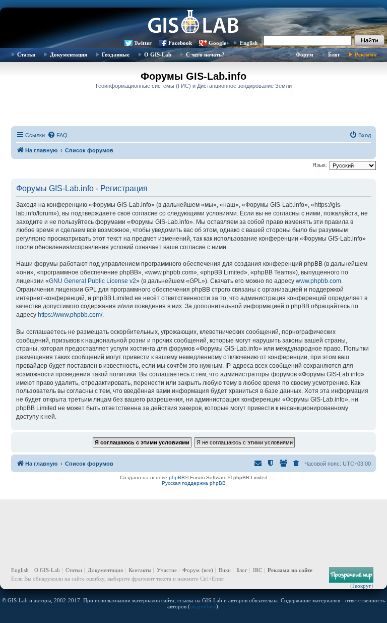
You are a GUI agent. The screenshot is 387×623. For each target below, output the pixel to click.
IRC (257, 570)
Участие (167, 570)
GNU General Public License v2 (92, 281)
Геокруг (361, 586)
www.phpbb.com (318, 281)
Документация (68, 54)
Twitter (143, 43)
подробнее (203, 606)
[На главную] (193, 22)
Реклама (366, 54)
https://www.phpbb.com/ (70, 314)
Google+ (219, 43)
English (248, 43)
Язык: (319, 165)
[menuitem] (57, 135)
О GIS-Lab (157, 54)
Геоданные (116, 54)
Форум (304, 54)
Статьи (26, 54)
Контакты (139, 570)
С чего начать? (205, 54)
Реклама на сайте (290, 570)
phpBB (177, 477)
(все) (207, 570)
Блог (334, 54)
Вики (225, 570)
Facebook (180, 43)
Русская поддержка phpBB (194, 483)
